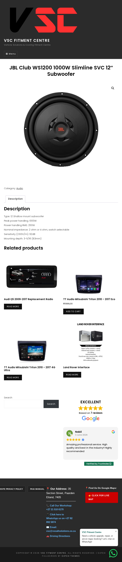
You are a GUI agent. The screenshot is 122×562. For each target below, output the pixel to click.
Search (8, 397)
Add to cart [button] (73, 311)
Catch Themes (71, 556)
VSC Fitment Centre (27, 40)
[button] (113, 88)
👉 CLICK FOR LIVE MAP (98, 497)
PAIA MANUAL (37, 489)
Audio (19, 188)
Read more (13, 306)
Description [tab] (15, 198)
